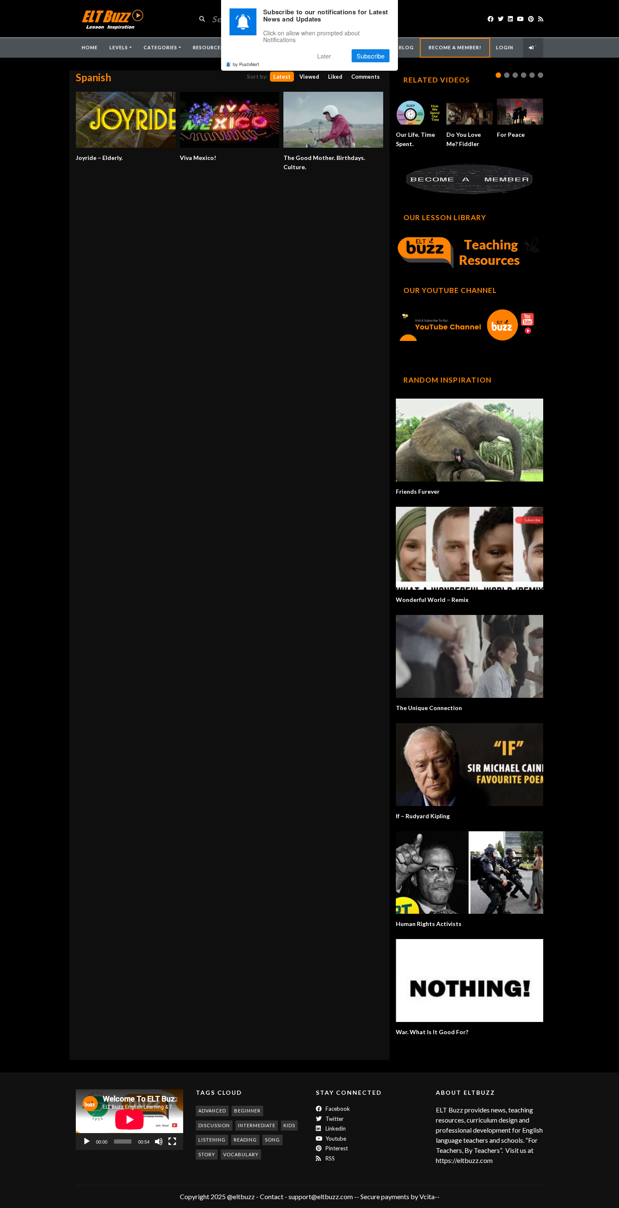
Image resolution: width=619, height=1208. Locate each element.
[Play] (87, 1141)
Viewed (309, 76)
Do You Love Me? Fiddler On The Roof (467, 144)
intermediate (256, 1125)
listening (212, 1139)
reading (245, 1139)
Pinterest (336, 1148)
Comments (365, 76)
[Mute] (159, 1141)
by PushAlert (246, 64)
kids (289, 1125)
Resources (208, 47)
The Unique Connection (429, 707)
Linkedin (335, 1128)
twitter (334, 1118)
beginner (247, 1110)
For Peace (511, 134)
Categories (160, 47)
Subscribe (370, 55)
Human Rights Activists (429, 923)
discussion (214, 1125)
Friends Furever (418, 491)
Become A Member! (455, 47)
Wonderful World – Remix (432, 599)
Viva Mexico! (198, 157)
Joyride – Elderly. (99, 157)
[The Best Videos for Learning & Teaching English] (112, 18)
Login (504, 47)
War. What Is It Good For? (432, 1031)
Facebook (337, 1108)
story (206, 1154)
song (272, 1139)
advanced (212, 1110)
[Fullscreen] (172, 1141)
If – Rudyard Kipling (423, 816)
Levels (118, 47)
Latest (282, 76)
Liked (335, 76)
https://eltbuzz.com (465, 1160)
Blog (406, 47)
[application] (129, 1119)
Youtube (335, 1138)
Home (90, 47)
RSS (329, 1158)
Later (324, 55)
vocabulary (241, 1154)
